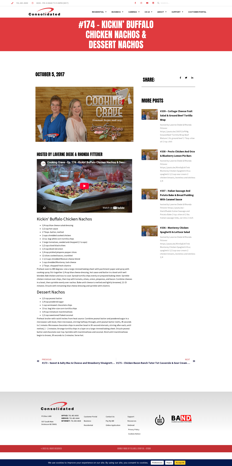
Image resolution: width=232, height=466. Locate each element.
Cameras (132, 12)
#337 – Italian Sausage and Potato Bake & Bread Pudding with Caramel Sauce (177, 195)
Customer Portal (197, 12)
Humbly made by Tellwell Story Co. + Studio (134, 448)
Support (176, 12)
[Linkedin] (153, 3)
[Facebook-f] (135, 3)
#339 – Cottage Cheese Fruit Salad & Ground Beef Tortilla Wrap (176, 115)
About (160, 12)
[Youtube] (147, 3)
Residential (98, 12)
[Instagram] (141, 3)
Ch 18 (147, 12)
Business (116, 12)
